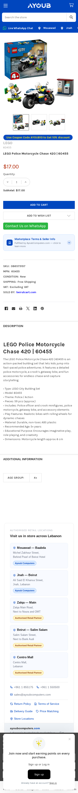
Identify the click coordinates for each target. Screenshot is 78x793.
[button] (39, 216)
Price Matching (49, 711)
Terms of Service (48, 703)
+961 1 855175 (23, 687)
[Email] (13, 308)
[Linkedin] (35, 308)
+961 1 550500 (50, 687)
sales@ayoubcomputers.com (32, 694)
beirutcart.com (26, 292)
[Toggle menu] (5, 5)
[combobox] (34, 17)
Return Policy (22, 703)
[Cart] (72, 5)
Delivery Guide (23, 711)
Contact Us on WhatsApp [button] (25, 226)
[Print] (21, 308)
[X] (28, 308)
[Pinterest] (42, 308)
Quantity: (9, 174)
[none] (39, 74)
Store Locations (24, 718)
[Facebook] (6, 308)
